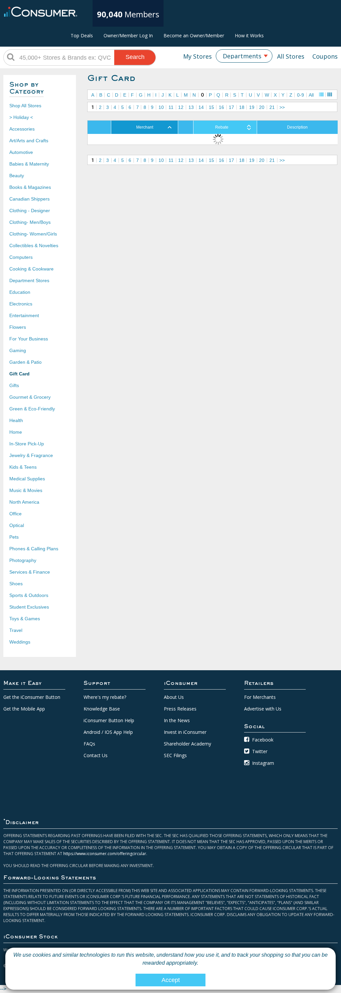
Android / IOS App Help (108, 732)
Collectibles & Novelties (33, 245)
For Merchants (260, 697)
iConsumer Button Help (109, 720)
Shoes (16, 583)
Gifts (14, 385)
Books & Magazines (30, 187)
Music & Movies (25, 490)
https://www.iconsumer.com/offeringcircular (104, 853)
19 (251, 107)
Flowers (17, 327)
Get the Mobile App (24, 709)
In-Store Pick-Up (26, 443)
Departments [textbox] (242, 56)
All (311, 95)
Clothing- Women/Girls (33, 234)
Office (15, 513)
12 (180, 107)
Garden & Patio (25, 362)
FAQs (89, 744)
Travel (15, 630)
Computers (21, 257)
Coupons (325, 56)
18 (241, 107)
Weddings (19, 642)
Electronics (20, 303)
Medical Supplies (27, 478)
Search (135, 57)
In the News (177, 720)
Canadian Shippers (29, 199)
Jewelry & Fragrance (31, 455)
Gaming (17, 350)
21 (272, 107)
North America (24, 502)
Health (16, 420)
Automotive (21, 152)
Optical (16, 525)
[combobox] (244, 56)
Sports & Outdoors (28, 595)
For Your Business (28, 338)
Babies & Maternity (29, 164)
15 (211, 107)
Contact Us (96, 755)
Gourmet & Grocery (30, 397)
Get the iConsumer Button (31, 697)
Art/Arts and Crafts (28, 140)
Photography (22, 560)
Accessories (22, 129)
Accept (171, 980)
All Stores (290, 56)
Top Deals (82, 35)
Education (19, 292)
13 (191, 107)
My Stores (197, 56)
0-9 (300, 95)
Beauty (16, 175)
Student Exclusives (29, 607)
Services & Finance (29, 572)
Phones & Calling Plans (33, 548)
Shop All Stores (25, 105)
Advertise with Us (262, 709)
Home (15, 432)
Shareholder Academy (187, 744)
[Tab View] (329, 94)
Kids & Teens (23, 467)
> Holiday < (21, 117)
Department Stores (29, 280)
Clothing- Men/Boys (30, 222)
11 (171, 107)
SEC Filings (175, 755)
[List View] (321, 94)
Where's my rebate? (105, 697)
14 (201, 107)
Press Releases (180, 709)
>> (282, 107)
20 (261, 107)
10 (161, 107)
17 (231, 107)
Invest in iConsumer (185, 732)
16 (221, 107)
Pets (14, 537)
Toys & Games (24, 618)
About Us (174, 697)
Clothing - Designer (29, 210)
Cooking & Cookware (31, 268)
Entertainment (24, 315)
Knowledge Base (102, 709)
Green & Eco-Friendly (32, 408)
